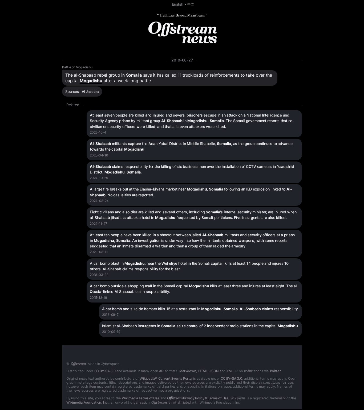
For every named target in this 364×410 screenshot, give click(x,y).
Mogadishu (91, 80)
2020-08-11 (99, 252)
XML (229, 371)
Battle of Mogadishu (77, 67)
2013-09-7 (110, 315)
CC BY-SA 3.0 (105, 371)
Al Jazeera (90, 91)
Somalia (134, 75)
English (177, 4)
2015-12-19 (98, 298)
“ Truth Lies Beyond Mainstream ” (182, 15)
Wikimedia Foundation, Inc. (87, 402)
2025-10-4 (98, 132)
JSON (214, 371)
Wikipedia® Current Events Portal (166, 378)
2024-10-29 (99, 178)
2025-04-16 (99, 155)
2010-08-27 (182, 60)
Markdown (187, 371)
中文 (190, 4)
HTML (203, 371)
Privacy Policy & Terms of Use (198, 398)
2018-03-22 (99, 275)
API (161, 371)
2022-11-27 (98, 224)
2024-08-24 (99, 201)
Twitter (275, 371)
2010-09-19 (111, 332)
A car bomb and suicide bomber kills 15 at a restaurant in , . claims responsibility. (200, 309)
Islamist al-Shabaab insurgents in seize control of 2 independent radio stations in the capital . (200, 326)
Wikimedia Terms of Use (141, 398)
